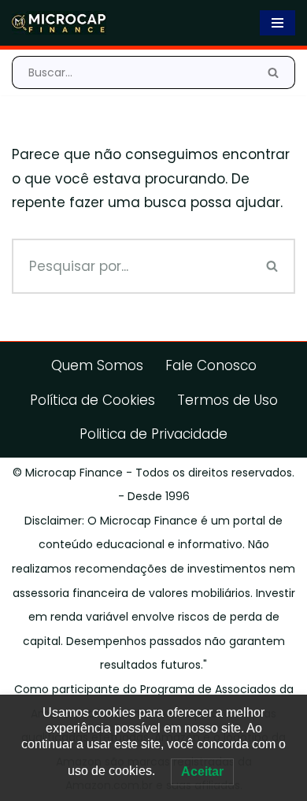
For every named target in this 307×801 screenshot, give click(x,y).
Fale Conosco (211, 365)
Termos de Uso (227, 400)
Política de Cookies (92, 400)
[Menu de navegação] (277, 22)
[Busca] (273, 72)
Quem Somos (97, 365)
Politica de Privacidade (153, 434)
